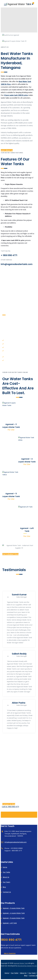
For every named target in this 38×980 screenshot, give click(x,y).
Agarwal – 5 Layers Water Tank (13, 918)
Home (5, 867)
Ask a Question (10, 953)
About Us (6, 877)
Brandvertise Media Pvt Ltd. (27, 966)
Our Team (6, 882)
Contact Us (7, 892)
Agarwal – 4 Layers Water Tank (14, 913)
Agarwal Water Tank (21, 963)
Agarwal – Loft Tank (10, 923)
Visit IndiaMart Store (10, 554)
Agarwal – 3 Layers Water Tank (13, 908)
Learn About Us (7, 150)
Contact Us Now (8, 804)
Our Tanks (6, 872)
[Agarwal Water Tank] (18, 4)
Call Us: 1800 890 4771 (10, 807)
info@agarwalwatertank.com (16, 842)
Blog (4, 887)
